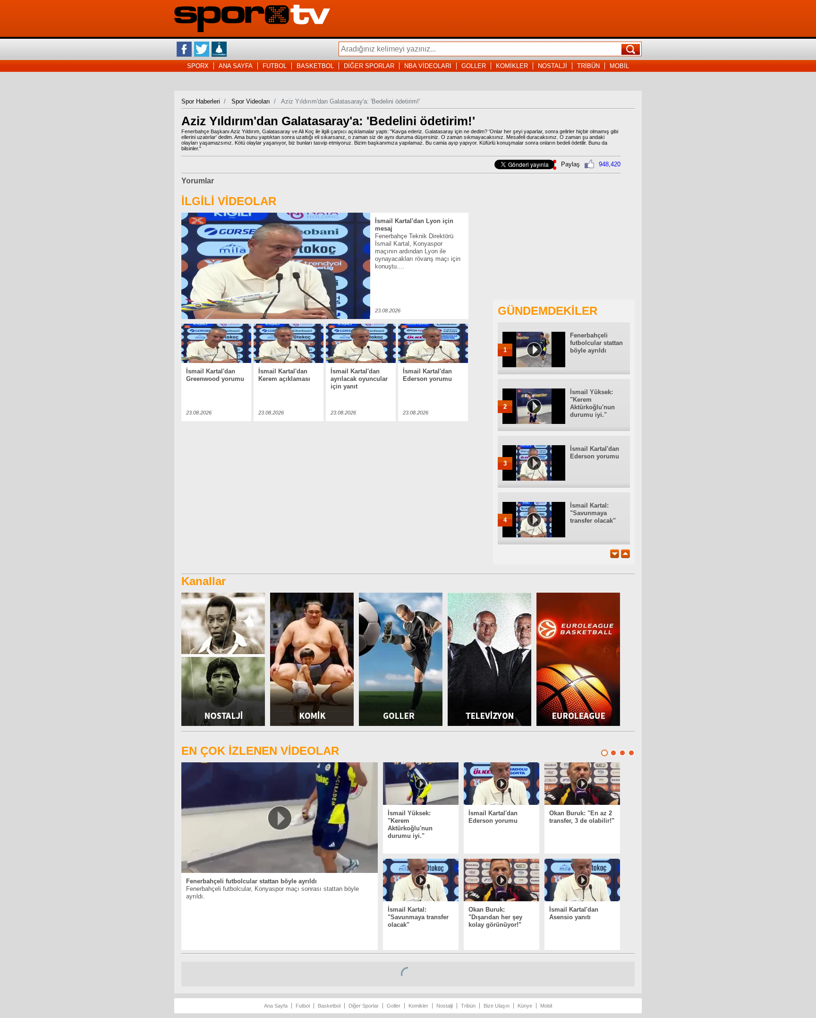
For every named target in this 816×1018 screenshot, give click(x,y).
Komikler (418, 1006)
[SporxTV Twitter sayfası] (201, 49)
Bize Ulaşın (497, 1006)
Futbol (303, 1006)
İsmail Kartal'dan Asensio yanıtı (573, 913)
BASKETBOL (315, 65)
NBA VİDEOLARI (427, 65)
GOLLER (473, 65)
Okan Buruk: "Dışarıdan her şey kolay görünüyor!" (495, 917)
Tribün (468, 1006)
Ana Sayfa (276, 1006)
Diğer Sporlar (363, 1006)
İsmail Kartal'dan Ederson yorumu (427, 375)
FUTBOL (275, 65)
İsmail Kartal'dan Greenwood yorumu (215, 375)
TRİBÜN (588, 65)
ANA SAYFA (236, 65)
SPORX (198, 65)
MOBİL (619, 65)
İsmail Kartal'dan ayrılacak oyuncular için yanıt (359, 379)
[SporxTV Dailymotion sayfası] (219, 49)
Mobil (546, 1006)
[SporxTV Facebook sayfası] (184, 49)
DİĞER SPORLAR (369, 65)
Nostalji (444, 1006)
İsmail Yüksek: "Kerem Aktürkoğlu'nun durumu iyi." (592, 403)
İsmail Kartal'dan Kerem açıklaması (284, 375)
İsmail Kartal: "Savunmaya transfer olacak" (593, 513)
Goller (393, 1006)
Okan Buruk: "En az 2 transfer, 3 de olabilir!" (581, 817)
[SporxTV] (252, 30)
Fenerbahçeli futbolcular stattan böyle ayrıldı (596, 343)
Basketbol (329, 1006)
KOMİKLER (512, 65)
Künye (525, 1006)
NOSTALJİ (552, 65)
